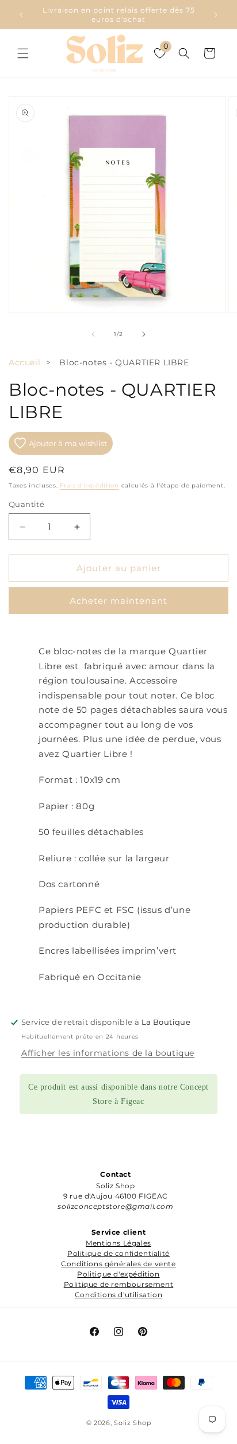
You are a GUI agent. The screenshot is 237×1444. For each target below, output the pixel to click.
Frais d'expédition (89, 485)
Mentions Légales (118, 1243)
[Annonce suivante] (215, 15)
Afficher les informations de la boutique (107, 1053)
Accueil (24, 362)
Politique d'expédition (118, 1274)
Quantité (26, 504)
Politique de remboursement (119, 1284)
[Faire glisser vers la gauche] (93, 334)
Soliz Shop (132, 1423)
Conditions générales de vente (118, 1263)
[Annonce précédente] (21, 15)
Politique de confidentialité (118, 1253)
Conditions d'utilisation (118, 1294)
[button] (23, 53)
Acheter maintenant (118, 600)
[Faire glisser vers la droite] (143, 334)
